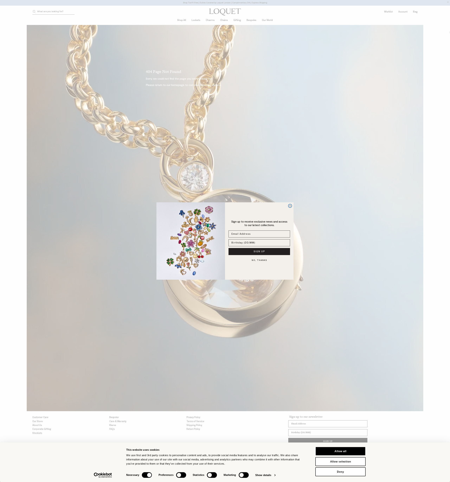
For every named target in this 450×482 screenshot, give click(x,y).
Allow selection (340, 461)
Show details (263, 475)
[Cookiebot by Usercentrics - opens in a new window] (103, 475)
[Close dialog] (290, 206)
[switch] (181, 475)
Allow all (340, 451)
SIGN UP (259, 251)
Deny (340, 471)
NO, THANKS (259, 260)
